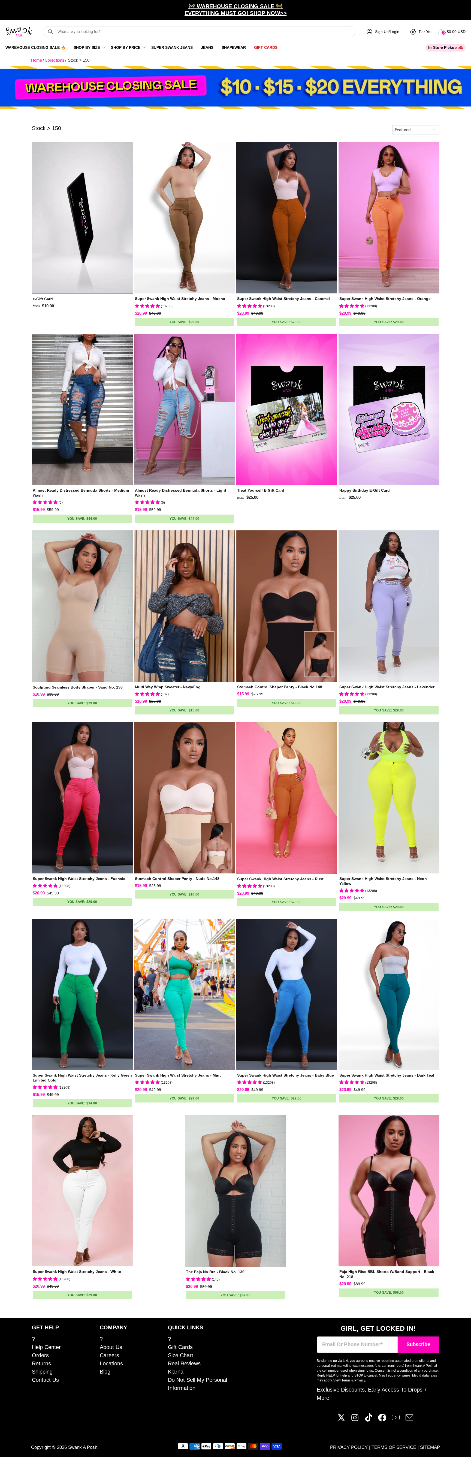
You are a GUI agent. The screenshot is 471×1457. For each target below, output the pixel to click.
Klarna (175, 1372)
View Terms (342, 1380)
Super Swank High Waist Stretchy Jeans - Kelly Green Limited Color (82, 1077)
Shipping (42, 1372)
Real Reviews (184, 1363)
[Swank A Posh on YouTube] (396, 1420)
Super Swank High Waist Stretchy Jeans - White (77, 1271)
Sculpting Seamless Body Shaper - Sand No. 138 (78, 687)
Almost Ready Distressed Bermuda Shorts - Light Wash (180, 492)
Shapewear (234, 47)
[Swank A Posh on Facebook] (382, 1420)
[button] (148, 306)
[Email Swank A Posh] (409, 1420)
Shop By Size (87, 47)
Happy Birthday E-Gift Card (364, 490)
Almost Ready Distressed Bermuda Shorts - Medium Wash (81, 492)
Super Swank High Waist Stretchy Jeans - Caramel (283, 298)
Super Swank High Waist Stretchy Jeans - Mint (178, 1075)
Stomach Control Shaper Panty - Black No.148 (279, 687)
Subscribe (418, 1344)
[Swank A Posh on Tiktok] (368, 1420)
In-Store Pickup (442, 47)
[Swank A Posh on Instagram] (355, 1420)
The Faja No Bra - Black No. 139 (215, 1272)
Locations (111, 1363)
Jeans (207, 47)
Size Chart (180, 1355)
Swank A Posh (82, 1447)
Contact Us (45, 1380)
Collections (54, 60)
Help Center (46, 1347)
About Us (111, 1347)
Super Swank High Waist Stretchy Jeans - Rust (280, 879)
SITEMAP (430, 1447)
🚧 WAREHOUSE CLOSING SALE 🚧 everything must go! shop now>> (236, 9)
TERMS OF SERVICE (395, 1447)
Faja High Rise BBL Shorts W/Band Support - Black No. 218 (386, 1274)
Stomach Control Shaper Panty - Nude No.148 (177, 878)
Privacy (359, 1380)
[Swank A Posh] (19, 31)
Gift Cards (265, 47)
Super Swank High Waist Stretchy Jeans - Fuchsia (79, 878)
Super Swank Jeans (172, 47)
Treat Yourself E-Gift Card (260, 490)
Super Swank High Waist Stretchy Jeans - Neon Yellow (383, 881)
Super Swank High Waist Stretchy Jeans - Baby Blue (285, 1075)
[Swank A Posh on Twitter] (341, 1420)
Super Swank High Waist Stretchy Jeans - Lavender (386, 687)
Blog (105, 1372)
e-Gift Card (43, 299)
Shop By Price (125, 47)
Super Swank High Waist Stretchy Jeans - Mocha (180, 298)
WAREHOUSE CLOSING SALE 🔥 (35, 47)
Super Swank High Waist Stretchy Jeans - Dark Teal (386, 1075)
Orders (40, 1355)
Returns (41, 1363)
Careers (109, 1355)
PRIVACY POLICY (349, 1447)
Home (36, 60)
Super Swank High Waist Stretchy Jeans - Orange (385, 298)
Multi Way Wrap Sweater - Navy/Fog (168, 687)
